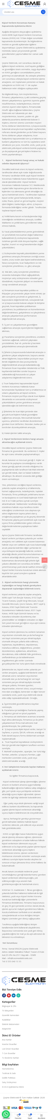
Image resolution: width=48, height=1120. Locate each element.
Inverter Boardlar (9, 1044)
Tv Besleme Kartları (10, 1058)
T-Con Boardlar (8, 1053)
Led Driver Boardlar (10, 1049)
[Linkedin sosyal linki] (14, 995)
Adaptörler (6, 1028)
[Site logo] (24, 3)
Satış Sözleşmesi (9, 1082)
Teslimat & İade (9, 1073)
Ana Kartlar (7, 1039)
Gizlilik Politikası (8, 1078)
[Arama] (43, 12)
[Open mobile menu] (3, 4)
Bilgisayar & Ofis (9, 1006)
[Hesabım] (44, 4)
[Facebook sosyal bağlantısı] (4, 995)
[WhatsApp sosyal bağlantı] (18, 995)
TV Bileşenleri (8, 1010)
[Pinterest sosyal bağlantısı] (9, 995)
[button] (6, 1114)
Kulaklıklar (6, 1019)
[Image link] (24, 980)
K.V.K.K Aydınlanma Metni (13, 1087)
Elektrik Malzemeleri (10, 1024)
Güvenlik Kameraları (10, 1015)
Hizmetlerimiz (8, 1069)
